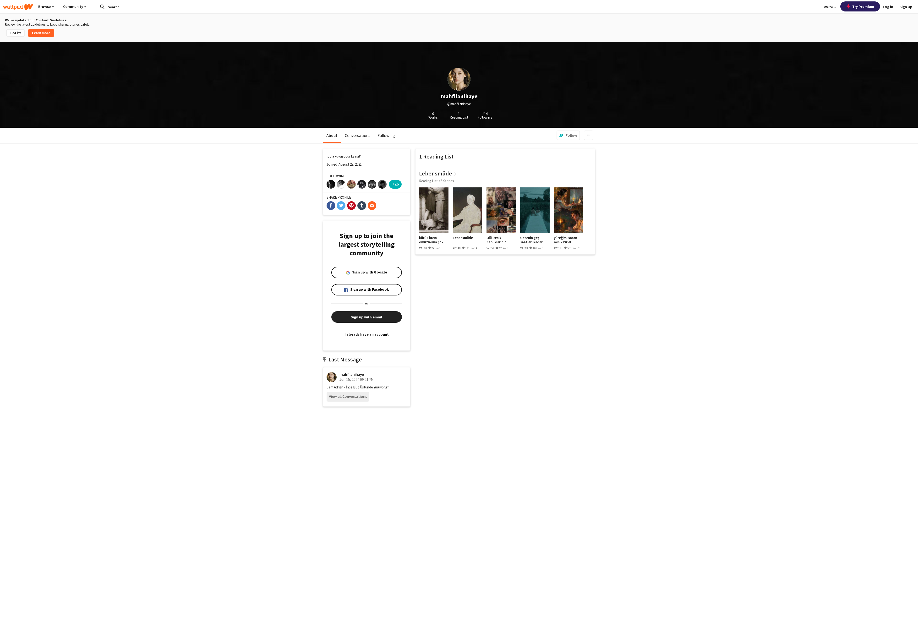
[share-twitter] (341, 205)
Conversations (357, 135)
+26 (395, 184)
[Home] (18, 6)
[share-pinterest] (351, 205)
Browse (44, 6)
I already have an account (366, 334)
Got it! (15, 33)
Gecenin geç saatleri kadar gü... (531, 240)
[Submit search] (102, 7)
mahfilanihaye (351, 374)
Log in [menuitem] (888, 6)
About (332, 135)
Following (386, 135)
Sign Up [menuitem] (906, 6)
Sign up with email (366, 317)
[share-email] (372, 205)
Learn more (41, 33)
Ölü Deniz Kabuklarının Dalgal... (496, 240)
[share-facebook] (331, 205)
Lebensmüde (435, 173)
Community (73, 6)
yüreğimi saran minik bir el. (565, 240)
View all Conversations (348, 396)
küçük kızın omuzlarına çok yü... (431, 240)
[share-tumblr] (361, 205)
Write (829, 7)
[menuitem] (568, 135)
